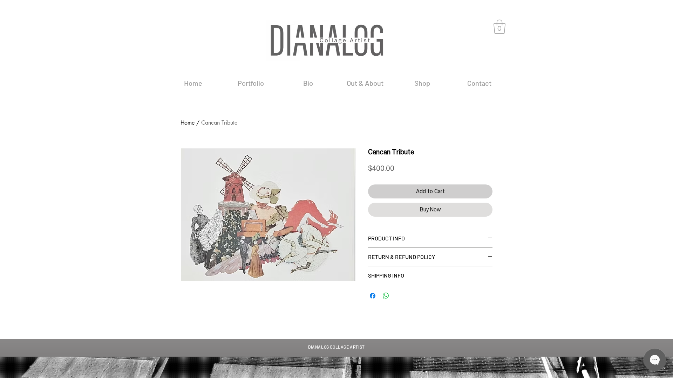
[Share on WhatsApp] (386, 296)
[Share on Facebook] (372, 296)
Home (188, 122)
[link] (499, 27)
